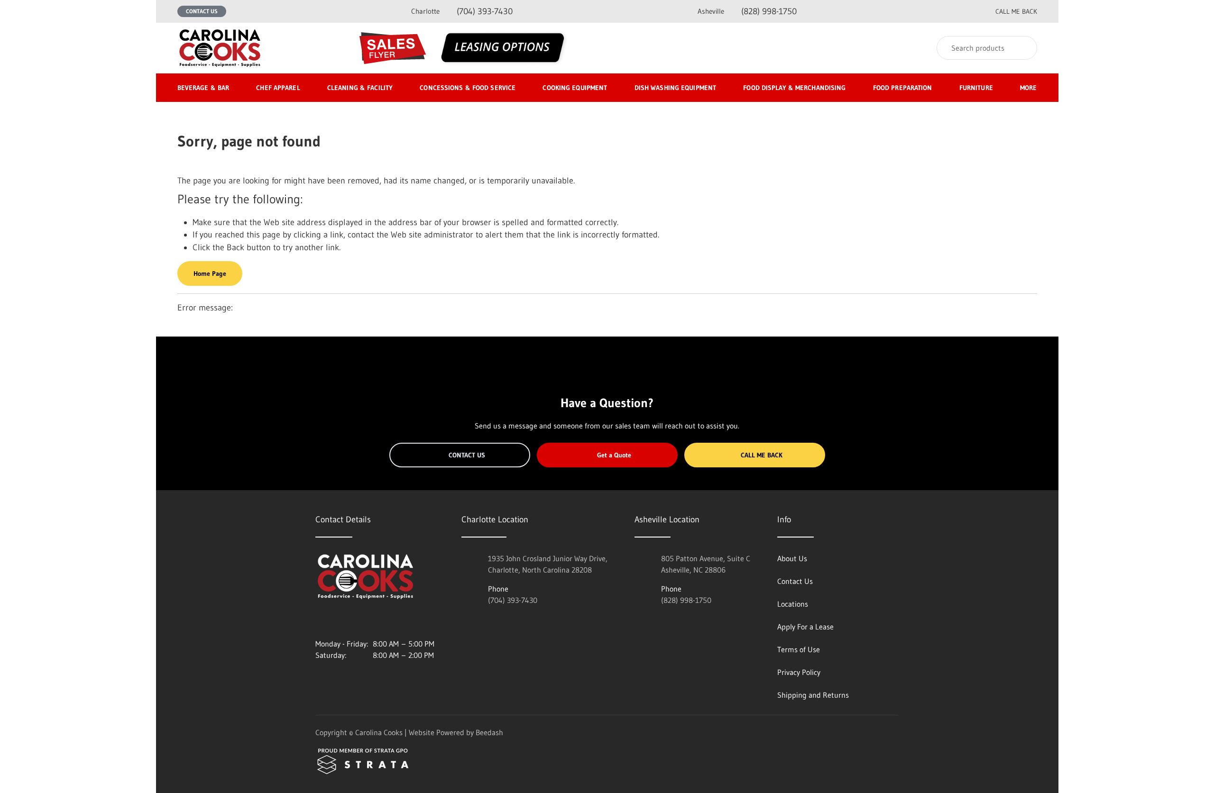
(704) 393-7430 (462, 11)
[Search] (1023, 48)
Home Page (209, 273)
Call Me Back (761, 455)
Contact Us (202, 11)
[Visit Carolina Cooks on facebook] (339, 621)
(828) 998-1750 (747, 11)
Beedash (489, 732)
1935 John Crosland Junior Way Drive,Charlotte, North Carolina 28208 (547, 564)
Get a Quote (614, 455)
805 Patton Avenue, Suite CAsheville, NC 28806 (705, 564)
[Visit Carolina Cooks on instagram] (319, 621)
